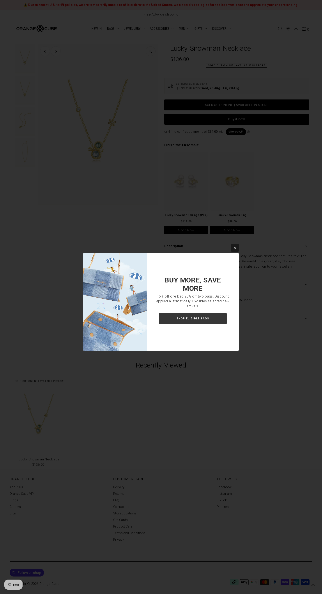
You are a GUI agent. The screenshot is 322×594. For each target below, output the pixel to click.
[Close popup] (235, 248)
